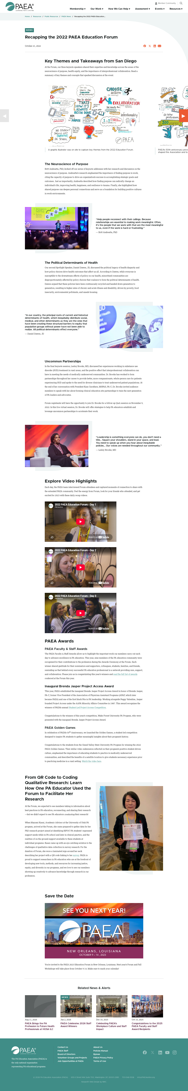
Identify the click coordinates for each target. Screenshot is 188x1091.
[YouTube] (167, 1052)
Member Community (167, 3)
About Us (97, 1047)
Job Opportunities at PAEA (71, 1061)
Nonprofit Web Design (90, 1082)
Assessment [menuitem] (141, 9)
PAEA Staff (63, 1051)
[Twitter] (152, 1052)
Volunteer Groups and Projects (72, 1058)
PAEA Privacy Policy (103, 1058)
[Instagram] (174, 1052)
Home (27, 16)
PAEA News (66, 16)
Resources (37, 16)
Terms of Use (99, 1061)
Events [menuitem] (159, 9)
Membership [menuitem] (77, 9)
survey (76, 855)
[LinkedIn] (160, 1052)
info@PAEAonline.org (146, 1077)
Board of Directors (66, 1054)
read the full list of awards (125, 674)
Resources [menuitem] (175, 9)
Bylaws (96, 1054)
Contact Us (63, 1047)
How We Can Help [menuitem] (118, 9)
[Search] (181, 3)
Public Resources (51, 16)
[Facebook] (145, 1052)
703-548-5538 (128, 1077)
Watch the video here (91, 761)
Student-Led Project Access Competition (87, 707)
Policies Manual (100, 1051)
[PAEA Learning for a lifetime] (20, 6)
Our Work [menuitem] (96, 9)
